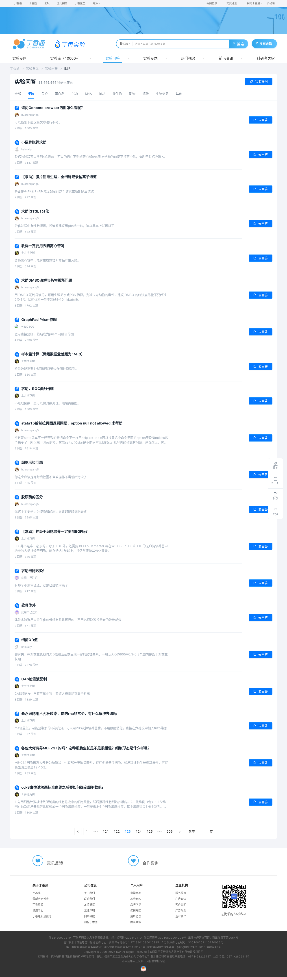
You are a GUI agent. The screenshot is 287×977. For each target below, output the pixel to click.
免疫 (44, 94)
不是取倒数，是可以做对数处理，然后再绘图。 (47, 403)
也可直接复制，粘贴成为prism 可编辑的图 (44, 334)
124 (139, 831)
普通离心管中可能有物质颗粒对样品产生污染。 (47, 260)
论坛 (47, 3)
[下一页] (179, 831)
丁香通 (18, 3)
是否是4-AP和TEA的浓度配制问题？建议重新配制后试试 (54, 191)
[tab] (18, 93)
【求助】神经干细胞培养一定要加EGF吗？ (55, 531)
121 (106, 831)
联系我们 (89, 899)
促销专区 (135, 910)
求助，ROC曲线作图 (37, 388)
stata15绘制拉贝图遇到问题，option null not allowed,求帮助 (71, 423)
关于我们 (89, 893)
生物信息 (162, 94)
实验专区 (19, 58)
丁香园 (33, 3)
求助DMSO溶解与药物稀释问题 (46, 280)
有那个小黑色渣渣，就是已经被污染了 (41, 585)
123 (128, 831)
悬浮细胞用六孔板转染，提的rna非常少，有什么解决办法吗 (69, 713)
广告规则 (180, 910)
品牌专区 (135, 899)
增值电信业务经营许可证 (91, 942)
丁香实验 (38, 904)
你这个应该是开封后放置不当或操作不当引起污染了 (51, 477)
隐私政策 (135, 922)
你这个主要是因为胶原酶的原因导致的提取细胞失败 (51, 511)
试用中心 (38, 910)
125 (150, 831)
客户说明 (180, 904)
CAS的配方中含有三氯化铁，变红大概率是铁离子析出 (52, 693)
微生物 (117, 94)
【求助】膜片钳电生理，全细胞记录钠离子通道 (59, 176)
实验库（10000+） (66, 58)
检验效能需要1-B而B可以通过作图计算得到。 (46, 368)
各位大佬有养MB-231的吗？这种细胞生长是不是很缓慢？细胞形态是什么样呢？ (86, 748)
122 (117, 831)
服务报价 (180, 893)
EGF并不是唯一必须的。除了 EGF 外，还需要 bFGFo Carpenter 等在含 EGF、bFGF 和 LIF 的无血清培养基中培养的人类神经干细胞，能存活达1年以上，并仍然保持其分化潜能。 (91, 548)
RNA (102, 94)
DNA (88, 94)
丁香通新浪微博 (42, 916)
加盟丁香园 (91, 922)
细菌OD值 (29, 640)
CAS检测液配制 (34, 679)
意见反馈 (55, 863)
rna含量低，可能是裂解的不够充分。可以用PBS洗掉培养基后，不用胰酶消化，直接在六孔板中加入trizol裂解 (91, 728)
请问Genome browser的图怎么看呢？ (53, 107)
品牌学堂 (135, 904)
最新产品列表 (41, 899)
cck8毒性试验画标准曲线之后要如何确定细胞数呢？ (63, 787)
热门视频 (188, 58)
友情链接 (89, 904)
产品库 (37, 893)
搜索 (240, 44)
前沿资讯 (226, 58)
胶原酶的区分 (32, 497)
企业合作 (180, 916)
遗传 (146, 94)
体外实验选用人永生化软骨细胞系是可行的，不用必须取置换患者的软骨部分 (68, 620)
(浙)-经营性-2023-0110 (126, 937)
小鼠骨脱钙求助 (33, 142)
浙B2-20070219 (60, 937)
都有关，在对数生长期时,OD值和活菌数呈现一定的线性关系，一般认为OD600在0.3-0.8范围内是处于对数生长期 (91, 656)
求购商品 (135, 893)
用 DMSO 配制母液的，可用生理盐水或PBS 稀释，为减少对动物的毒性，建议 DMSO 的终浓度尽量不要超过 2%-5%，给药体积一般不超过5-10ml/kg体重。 (90, 297)
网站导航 (89, 916)
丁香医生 (80, 3)
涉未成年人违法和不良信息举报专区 (143, 961)
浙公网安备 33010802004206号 (165, 937)
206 (170, 831)
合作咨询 (150, 863)
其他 (179, 94)
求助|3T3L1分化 (35, 211)
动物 (132, 94)
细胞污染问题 (32, 462)
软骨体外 (28, 605)
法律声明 (89, 910)
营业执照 (68, 942)
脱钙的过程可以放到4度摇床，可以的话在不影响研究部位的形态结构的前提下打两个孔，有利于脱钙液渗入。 (91, 157)
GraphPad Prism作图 (39, 319)
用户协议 (135, 916)
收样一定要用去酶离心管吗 (42, 246)
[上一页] (77, 831)
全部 (18, 94)
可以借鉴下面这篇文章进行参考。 (38, 122)
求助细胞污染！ (33, 570)
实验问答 (112, 58)
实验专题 (150, 58)
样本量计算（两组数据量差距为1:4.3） (53, 354)
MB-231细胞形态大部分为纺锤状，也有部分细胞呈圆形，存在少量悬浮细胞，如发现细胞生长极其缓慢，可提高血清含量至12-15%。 (91, 765)
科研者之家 (266, 58)
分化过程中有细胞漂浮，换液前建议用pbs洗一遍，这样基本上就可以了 (64, 226)
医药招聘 (62, 3)
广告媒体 (180, 899)
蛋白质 (59, 94)
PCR (75, 94)
